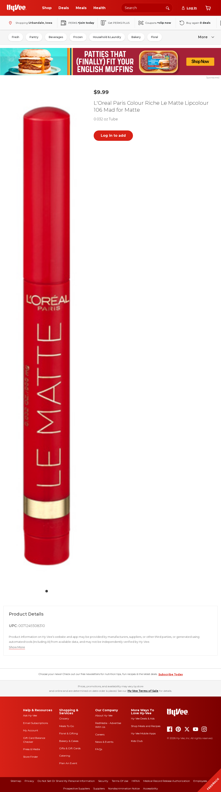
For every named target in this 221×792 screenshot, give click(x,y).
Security (103, 780)
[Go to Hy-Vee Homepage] (16, 8)
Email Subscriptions (35, 723)
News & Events (104, 741)
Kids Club (137, 741)
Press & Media (31, 749)
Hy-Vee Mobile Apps (143, 733)
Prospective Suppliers (76, 788)
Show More (17, 647)
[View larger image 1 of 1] (46, 336)
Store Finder (30, 756)
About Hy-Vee (103, 715)
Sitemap (16, 780)
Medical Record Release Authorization (166, 780)
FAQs (98, 749)
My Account (30, 730)
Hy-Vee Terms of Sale (143, 690)
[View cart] (208, 8)
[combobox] (147, 8)
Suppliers (99, 788)
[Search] (168, 7)
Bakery (136, 37)
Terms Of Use (120, 780)
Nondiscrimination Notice (124, 788)
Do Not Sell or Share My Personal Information (66, 780)
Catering (64, 755)
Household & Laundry (107, 37)
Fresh (15, 37)
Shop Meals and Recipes (145, 726)
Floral (154, 37)
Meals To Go (66, 726)
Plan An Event (68, 763)
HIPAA (136, 780)
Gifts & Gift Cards (70, 748)
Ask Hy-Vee (30, 715)
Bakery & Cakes (68, 741)
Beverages (56, 37)
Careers (99, 734)
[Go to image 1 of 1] (46, 591)
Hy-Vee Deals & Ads (143, 718)
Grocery (64, 718)
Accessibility (150, 788)
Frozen (78, 37)
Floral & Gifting (68, 733)
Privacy (29, 780)
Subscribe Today (170, 674)
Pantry (34, 37)
